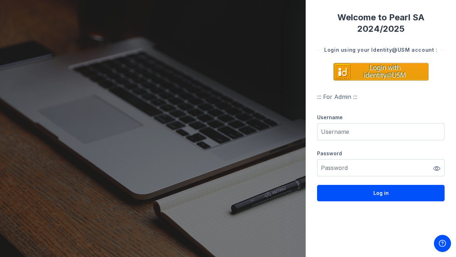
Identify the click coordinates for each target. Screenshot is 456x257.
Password (329, 153)
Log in (381, 193)
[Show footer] (442, 243)
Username (330, 117)
